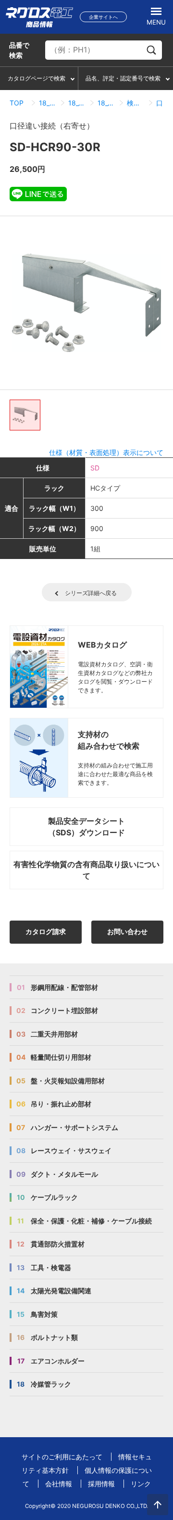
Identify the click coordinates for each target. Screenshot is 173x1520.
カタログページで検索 (36, 78)
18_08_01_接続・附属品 (106, 103)
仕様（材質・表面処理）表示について (106, 452)
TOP (17, 103)
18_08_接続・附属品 (77, 103)
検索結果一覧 (136, 103)
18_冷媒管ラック (48, 103)
